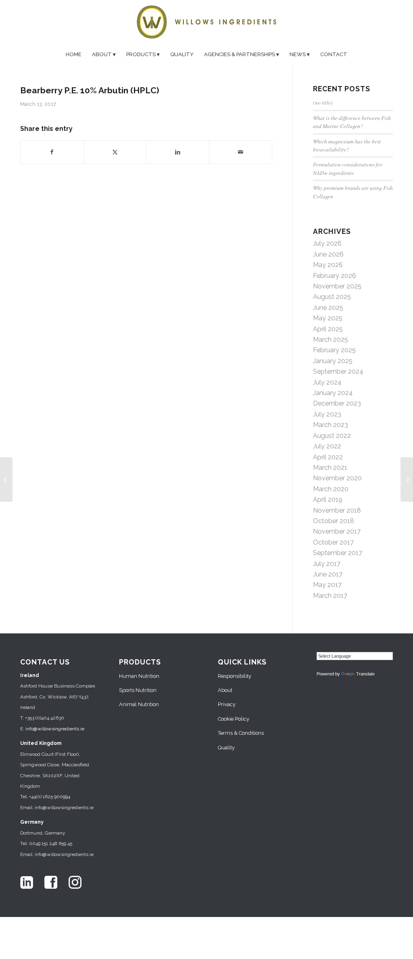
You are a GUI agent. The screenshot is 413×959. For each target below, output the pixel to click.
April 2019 (327, 499)
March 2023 (330, 425)
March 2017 (330, 595)
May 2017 (327, 585)
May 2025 (327, 318)
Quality (226, 747)
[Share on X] (115, 152)
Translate (365, 673)
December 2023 (337, 403)
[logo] (206, 22)
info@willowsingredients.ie (54, 729)
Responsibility (234, 676)
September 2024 (338, 371)
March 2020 (330, 489)
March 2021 (330, 467)
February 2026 (334, 276)
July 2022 (327, 446)
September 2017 (337, 553)
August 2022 (332, 436)
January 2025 (333, 361)
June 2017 (327, 574)
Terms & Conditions (241, 733)
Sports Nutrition (137, 690)
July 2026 (327, 243)
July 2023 (327, 414)
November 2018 (337, 510)
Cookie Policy (233, 719)
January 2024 (333, 393)
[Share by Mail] (240, 152)
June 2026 (328, 254)
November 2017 (337, 531)
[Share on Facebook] (52, 152)
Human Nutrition (139, 676)
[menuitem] (73, 54)
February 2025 (334, 350)
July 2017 (326, 564)
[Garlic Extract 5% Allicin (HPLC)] (6, 479)
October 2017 (333, 542)
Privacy (227, 704)
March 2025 (330, 339)
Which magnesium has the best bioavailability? (347, 145)
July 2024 (327, 382)
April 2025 (328, 329)
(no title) (323, 102)
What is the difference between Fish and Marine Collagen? (352, 122)
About (225, 690)
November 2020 (337, 478)
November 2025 (337, 286)
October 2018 (333, 521)
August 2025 (332, 297)
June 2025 (328, 307)
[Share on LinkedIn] (177, 152)
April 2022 (328, 457)
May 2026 (328, 265)
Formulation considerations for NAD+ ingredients (347, 168)
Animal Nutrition (139, 704)
